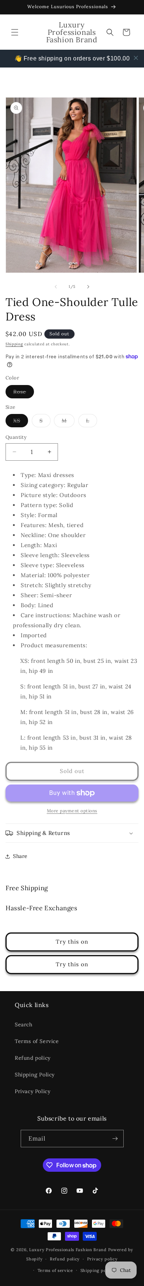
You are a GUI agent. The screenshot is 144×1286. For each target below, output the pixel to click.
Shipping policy (97, 1270)
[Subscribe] (115, 1138)
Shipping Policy (35, 1074)
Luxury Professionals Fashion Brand (68, 1249)
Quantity (16, 437)
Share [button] (20, 856)
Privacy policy (102, 1259)
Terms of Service (37, 1041)
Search (23, 1024)
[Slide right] (88, 287)
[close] (136, 58)
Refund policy (33, 1058)
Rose (23, 393)
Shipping (14, 344)
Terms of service (55, 1270)
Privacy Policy (32, 1091)
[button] (15, 32)
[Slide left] (56, 287)
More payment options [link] (72, 810)
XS (20, 422)
